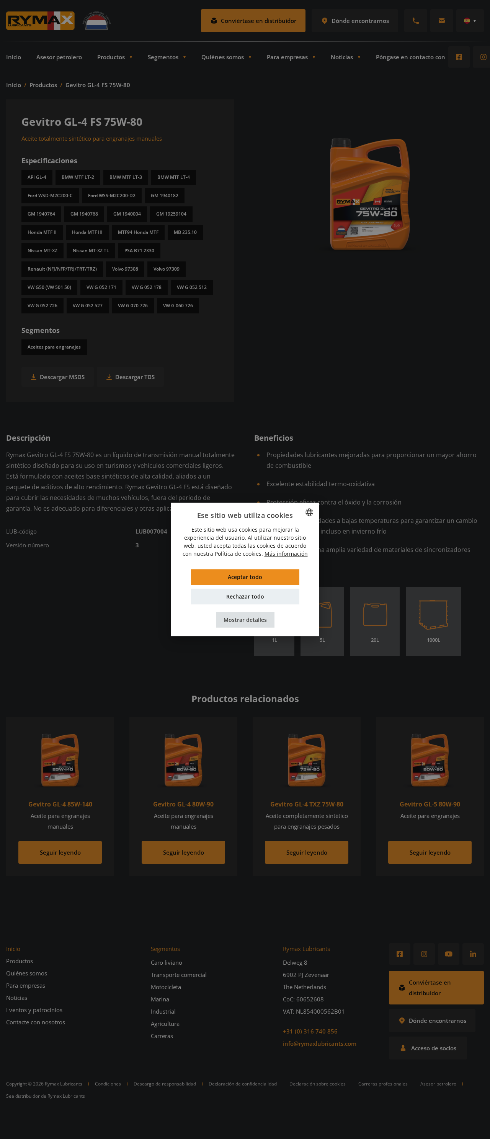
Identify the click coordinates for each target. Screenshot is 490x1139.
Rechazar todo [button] (245, 596)
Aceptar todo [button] (245, 577)
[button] (245, 620)
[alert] (245, 569)
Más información (286, 554)
